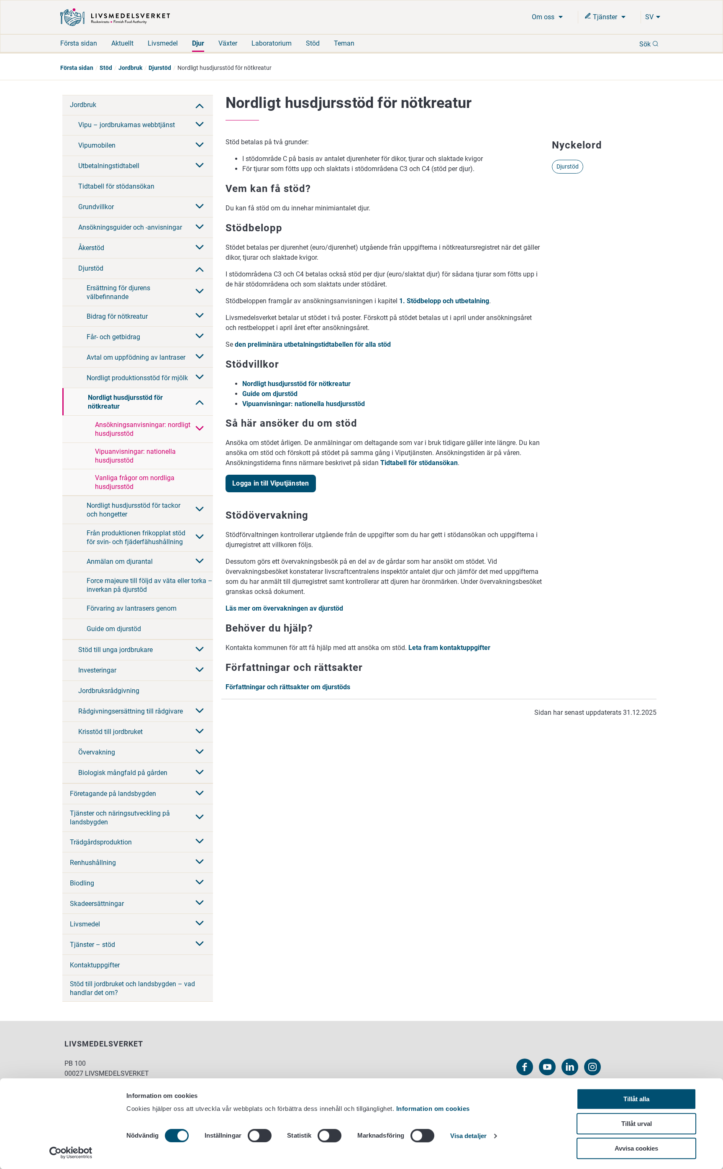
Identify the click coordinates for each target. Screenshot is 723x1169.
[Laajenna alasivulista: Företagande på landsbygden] (199, 794)
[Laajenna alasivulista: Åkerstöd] (199, 248)
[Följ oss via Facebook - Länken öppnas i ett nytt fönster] (524, 1067)
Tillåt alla (636, 1098)
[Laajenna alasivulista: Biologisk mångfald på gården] (199, 773)
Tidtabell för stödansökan (116, 186)
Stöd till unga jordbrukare (115, 650)
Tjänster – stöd (92, 945)
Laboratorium (271, 43)
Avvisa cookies (636, 1148)
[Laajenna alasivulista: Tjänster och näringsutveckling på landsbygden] (199, 818)
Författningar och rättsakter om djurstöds (288, 687)
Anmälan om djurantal (120, 561)
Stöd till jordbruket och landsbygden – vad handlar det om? (132, 988)
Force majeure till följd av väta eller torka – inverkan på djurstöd (150, 585)
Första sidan (78, 43)
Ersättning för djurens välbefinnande (118, 292)
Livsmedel (163, 43)
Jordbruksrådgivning (108, 691)
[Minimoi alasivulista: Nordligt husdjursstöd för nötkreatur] (199, 401)
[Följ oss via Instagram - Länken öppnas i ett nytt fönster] (592, 1067)
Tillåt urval (636, 1123)
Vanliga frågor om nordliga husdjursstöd (134, 482)
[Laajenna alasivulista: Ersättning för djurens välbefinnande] (199, 292)
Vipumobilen (96, 145)
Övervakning (96, 752)
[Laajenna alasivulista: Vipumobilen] (199, 145)
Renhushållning (93, 863)
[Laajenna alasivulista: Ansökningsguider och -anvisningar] (199, 227)
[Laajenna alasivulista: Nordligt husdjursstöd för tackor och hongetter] (199, 510)
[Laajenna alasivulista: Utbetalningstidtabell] (199, 166)
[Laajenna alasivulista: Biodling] (199, 883)
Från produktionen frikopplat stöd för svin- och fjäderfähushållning (136, 537)
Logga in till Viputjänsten (270, 483)
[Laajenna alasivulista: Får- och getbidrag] (199, 337)
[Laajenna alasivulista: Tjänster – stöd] (199, 944)
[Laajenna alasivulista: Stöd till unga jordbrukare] (199, 650)
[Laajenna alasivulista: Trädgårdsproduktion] (199, 842)
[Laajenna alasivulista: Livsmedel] (199, 924)
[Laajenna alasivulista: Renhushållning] (199, 862)
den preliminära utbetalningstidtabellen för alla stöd (313, 344)
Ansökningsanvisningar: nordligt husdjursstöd (142, 429)
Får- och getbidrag (113, 337)
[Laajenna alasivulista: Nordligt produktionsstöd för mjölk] (199, 378)
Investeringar (97, 670)
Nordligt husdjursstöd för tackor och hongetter (133, 509)
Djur (198, 43)
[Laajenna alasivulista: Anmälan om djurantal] (199, 562)
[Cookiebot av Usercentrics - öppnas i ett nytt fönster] (71, 1152)
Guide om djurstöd (114, 629)
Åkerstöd (91, 248)
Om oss (544, 17)
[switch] (260, 1135)
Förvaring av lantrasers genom (132, 608)
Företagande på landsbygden (113, 794)
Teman (344, 43)
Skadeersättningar (97, 904)
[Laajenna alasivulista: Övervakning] (199, 752)
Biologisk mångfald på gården (122, 773)
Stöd (313, 43)
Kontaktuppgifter (95, 965)
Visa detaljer (468, 1136)
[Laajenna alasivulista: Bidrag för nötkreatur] (199, 316)
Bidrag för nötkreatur (117, 316)
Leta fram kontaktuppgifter (449, 648)
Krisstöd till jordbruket (110, 732)
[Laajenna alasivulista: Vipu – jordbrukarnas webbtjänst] (199, 125)
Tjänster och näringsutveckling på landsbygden (120, 817)
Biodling (82, 883)
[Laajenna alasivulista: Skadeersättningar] (199, 903)
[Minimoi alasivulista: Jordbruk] (199, 105)
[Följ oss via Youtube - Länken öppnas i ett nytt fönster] (547, 1067)
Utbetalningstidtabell (108, 166)
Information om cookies (433, 1108)
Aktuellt (122, 43)
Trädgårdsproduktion (101, 842)
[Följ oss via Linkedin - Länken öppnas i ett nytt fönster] (569, 1067)
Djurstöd (160, 67)
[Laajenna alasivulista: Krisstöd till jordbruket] (199, 732)
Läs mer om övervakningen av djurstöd (284, 608)
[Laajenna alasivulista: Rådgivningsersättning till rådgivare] (199, 711)
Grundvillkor (96, 207)
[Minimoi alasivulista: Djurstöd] (199, 268)
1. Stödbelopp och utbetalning (444, 301)
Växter (227, 43)
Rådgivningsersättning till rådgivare (130, 711)
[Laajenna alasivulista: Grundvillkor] (199, 207)
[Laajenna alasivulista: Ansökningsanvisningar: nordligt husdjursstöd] (199, 429)
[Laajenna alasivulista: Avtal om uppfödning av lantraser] (199, 357)
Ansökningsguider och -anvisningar (130, 227)
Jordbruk (130, 67)
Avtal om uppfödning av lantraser (136, 357)
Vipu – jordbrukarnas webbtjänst (126, 125)
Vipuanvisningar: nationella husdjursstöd (135, 456)
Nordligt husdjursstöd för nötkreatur (125, 402)
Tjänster (605, 17)
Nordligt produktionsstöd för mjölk (137, 378)
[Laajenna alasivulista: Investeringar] (199, 670)
